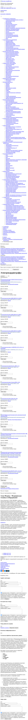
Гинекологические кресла (11, 24)
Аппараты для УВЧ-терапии (12, 211)
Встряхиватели (9, 69)
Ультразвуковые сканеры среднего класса (15, 207)
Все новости (3, 263)
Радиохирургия (9, 33)
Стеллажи (8, 91)
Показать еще (4, 486)
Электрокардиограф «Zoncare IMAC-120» (10, 383)
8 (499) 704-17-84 (12, 8)
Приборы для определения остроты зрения (15, 137)
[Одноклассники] (3, 571)
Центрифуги (8, 77)
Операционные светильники (12, 120)
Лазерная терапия (10, 214)
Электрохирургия (10, 124)
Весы (7, 38)
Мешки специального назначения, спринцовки (16, 159)
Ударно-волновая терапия (11, 223)
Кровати (8, 85)
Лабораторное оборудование (9, 63)
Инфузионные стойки (10, 44)
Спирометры (8, 146)
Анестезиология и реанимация (10, 39)
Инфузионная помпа (10, 43)
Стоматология (6, 197)
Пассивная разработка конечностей (13, 173)
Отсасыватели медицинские (12, 123)
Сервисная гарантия (5, 566)
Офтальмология (6, 125)
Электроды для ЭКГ (10, 170)
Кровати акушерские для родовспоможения (15, 28)
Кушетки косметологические (12, 55)
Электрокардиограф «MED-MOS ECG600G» (10, 332)
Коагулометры (9, 71)
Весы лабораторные (10, 68)
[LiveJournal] (8, 571)
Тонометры (8, 149)
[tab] (6, 488)
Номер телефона (4, 583)
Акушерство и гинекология (9, 18)
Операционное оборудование (9, 118)
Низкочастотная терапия (11, 218)
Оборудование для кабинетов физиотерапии (15, 219)
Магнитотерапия (9, 216)
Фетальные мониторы (10, 25)
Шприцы (8, 169)
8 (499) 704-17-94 (7, 554)
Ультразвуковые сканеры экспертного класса (16, 209)
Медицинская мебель (8, 82)
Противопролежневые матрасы (13, 176)
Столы (7, 93)
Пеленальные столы (10, 32)
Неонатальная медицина (8, 99)
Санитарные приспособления (12, 177)
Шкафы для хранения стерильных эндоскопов (16, 194)
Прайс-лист (5, 227)
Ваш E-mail (3, 584)
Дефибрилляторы (9, 42)
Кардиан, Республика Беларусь (15, 419)
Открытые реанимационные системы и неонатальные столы (14, 20)
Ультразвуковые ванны (11, 190)
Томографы (8, 139)
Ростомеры (8, 89)
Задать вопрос (4, 10)
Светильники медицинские (12, 35)
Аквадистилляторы (10, 64)
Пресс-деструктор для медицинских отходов (16, 186)
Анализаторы (9, 65)
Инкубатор (8, 105)
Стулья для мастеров (10, 62)
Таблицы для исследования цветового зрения (16, 138)
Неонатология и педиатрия (12, 160)
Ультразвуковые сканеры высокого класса (15, 206)
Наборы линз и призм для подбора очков (15, 131)
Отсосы (7, 31)
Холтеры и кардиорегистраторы (13, 151)
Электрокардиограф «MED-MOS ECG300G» (10, 315)
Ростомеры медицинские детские (13, 111)
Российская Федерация (13, 284)
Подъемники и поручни (11, 174)
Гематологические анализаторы (13, 70)
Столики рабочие (9, 60)
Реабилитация (6, 171)
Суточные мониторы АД (11, 147)
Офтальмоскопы (9, 135)
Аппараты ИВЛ (9, 40)
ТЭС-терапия (9, 222)
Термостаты (8, 73)
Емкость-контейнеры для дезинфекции (14, 183)
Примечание (4, 586)
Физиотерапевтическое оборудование (11, 210)
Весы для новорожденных (11, 102)
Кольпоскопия (9, 23)
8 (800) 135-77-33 (7, 553)
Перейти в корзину (5, 627)
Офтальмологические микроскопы (13, 132)
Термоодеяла (8, 116)
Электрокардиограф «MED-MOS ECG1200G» (11, 299)
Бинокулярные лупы (10, 127)
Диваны (7, 84)
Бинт (7, 155)
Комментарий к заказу (5, 608)
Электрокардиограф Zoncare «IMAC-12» (9, 367)
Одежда (7, 162)
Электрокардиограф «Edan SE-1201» (9, 399)
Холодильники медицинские (12, 76)
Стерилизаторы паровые (11, 189)
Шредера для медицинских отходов (14, 196)
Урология (8, 166)
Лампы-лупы (9, 57)
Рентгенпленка (9, 165)
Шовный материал (10, 167)
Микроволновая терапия (11, 217)
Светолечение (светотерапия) (12, 220)
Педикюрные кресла (10, 59)
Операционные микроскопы (12, 119)
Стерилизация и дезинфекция (9, 179)
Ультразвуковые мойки (11, 191)
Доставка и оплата (7, 230)
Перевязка (8, 163)
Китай (9, 300)
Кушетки (8, 86)
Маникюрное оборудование (9, 78)
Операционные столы (10, 122)
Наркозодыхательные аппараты (13, 45)
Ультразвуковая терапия (11, 224)
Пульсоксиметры (9, 46)
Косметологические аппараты (12, 52)
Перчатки (8, 164)
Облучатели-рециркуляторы (12, 185)
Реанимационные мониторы (12, 48)
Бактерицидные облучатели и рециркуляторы (16, 180)
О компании (6, 226)
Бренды (5, 228)
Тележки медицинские (11, 96)
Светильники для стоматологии (13, 199)
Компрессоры (9, 198)
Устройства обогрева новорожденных (14, 117)
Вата (7, 157)
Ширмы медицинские (10, 98)
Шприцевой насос (10, 50)
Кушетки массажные (10, 56)
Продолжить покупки (14, 627)
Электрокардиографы (10, 152)
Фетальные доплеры (10, 26)
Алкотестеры (9, 144)
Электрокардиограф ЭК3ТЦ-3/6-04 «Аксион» (11, 472)
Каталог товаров (6, 238)
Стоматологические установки (12, 203)
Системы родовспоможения (12, 36)
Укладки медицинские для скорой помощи (15, 49)
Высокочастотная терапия (11, 212)
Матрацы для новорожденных (12, 107)
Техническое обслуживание (9, 232)
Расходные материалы (8, 153)
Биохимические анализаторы (12, 66)
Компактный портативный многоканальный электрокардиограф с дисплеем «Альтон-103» (11, 455)
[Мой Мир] (5, 571)
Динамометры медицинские (12, 145)
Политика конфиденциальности (8, 563)
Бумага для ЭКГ (9, 156)
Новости (5, 233)
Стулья (7, 95)
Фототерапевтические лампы (12, 30)
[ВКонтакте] (1, 571)
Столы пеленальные (10, 115)
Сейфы (7, 90)
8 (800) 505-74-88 (4, 8)
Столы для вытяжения (11, 178)
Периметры (8, 136)
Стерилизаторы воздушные (12, 187)
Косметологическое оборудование (10, 51)
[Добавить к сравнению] (1, 297)
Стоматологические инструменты (13, 202)
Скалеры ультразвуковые (11, 200)
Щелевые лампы (9, 140)
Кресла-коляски (9, 172)
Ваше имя (3, 582)
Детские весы (9, 37)
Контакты (5, 234)
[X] (7, 571)
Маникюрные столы (10, 79)
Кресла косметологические (12, 53)
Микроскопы (9, 72)
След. (8, 487)
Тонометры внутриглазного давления (14, 150)
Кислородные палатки (11, 106)
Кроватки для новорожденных (12, 29)
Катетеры (8, 158)
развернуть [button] (3, 522)
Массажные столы (10, 58)
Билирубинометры (10, 100)
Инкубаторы (8, 22)
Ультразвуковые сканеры (8, 204)
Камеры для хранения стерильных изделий (15, 184)
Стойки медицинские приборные (13, 92)
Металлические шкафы (11, 87)
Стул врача (8, 80)
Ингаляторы (8, 213)
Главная (5, 237)
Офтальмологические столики (12, 133)
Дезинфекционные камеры (12, 182)
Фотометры (8, 75)
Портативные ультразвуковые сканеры (14, 205)
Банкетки (8, 83)
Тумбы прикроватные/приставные (13, 97)
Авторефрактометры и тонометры (13, 126)
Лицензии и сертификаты (9, 231)
